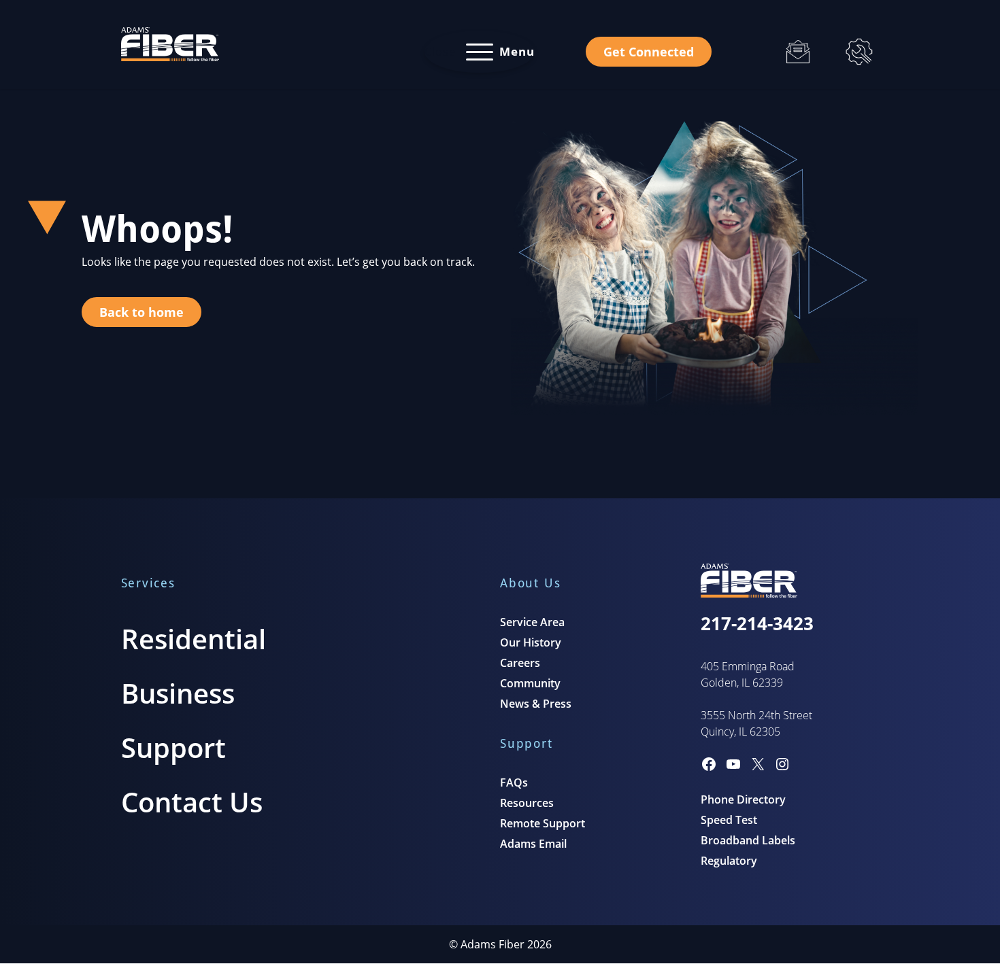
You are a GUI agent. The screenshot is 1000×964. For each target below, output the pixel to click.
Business (178, 693)
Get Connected (648, 52)
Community (530, 683)
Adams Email (533, 843)
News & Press (535, 703)
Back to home (141, 312)
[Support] (859, 51)
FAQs (514, 782)
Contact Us (192, 802)
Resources (527, 802)
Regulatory (729, 860)
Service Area (532, 622)
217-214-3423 (757, 623)
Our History (530, 642)
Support (173, 747)
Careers (520, 662)
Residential (193, 639)
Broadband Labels (748, 840)
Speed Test (729, 819)
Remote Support (542, 823)
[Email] (798, 51)
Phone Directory (743, 799)
